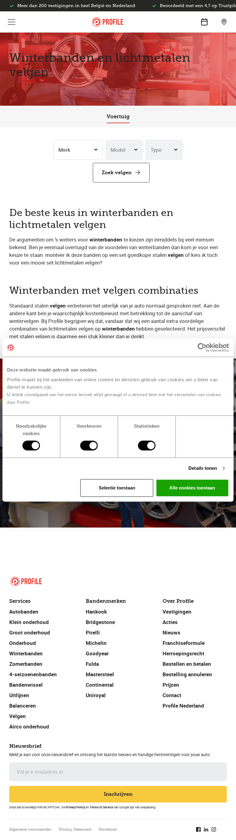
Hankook (96, 611)
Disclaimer (108, 829)
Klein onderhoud (29, 622)
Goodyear (97, 653)
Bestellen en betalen (187, 663)
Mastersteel (100, 674)
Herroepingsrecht (183, 653)
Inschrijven (118, 794)
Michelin (96, 642)
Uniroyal (96, 695)
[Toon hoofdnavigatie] (11, 22)
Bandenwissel (26, 684)
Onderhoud (22, 642)
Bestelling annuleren (187, 674)
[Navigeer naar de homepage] (107, 22)
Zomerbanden (25, 663)
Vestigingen (177, 611)
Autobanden (23, 611)
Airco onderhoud (29, 726)
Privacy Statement (75, 829)
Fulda (92, 663)
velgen (176, 254)
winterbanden (105, 239)
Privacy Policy (75, 807)
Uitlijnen (19, 695)
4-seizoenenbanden (33, 674)
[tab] (118, 117)
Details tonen (202, 468)
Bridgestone (100, 622)
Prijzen (171, 684)
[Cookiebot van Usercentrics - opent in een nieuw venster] (202, 347)
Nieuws (171, 632)
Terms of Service (101, 807)
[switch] (89, 445)
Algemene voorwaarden (30, 829)
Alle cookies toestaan (192, 487)
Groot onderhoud (29, 632)
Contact (172, 695)
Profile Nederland (183, 705)
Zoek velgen (117, 172)
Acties (170, 622)
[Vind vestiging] (224, 21)
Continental (100, 684)
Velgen (17, 716)
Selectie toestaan (117, 487)
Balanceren (22, 705)
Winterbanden (26, 653)
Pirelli (93, 632)
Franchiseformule (184, 642)
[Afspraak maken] (204, 21)
